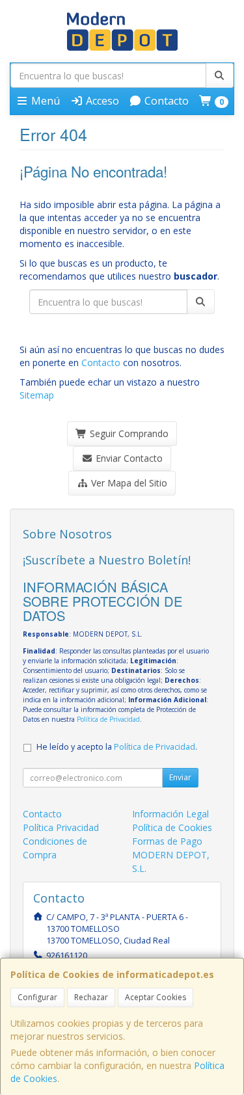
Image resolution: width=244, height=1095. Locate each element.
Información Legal (170, 814)
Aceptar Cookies (155, 997)
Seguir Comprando (128, 433)
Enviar (180, 777)
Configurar (37, 997)
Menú (44, 101)
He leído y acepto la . (116, 746)
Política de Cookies (172, 827)
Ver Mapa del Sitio (127, 483)
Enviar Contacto (128, 458)
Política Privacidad (61, 827)
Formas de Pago (167, 841)
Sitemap (37, 395)
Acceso (101, 101)
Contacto (165, 101)
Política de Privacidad (108, 719)
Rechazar (91, 997)
